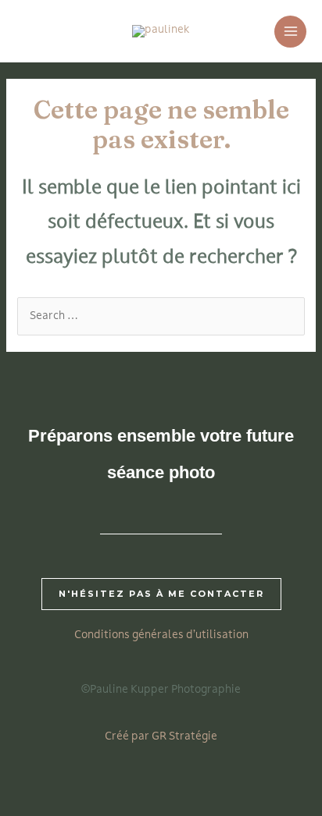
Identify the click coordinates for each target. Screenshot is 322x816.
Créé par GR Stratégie (161, 737)
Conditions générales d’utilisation (161, 635)
